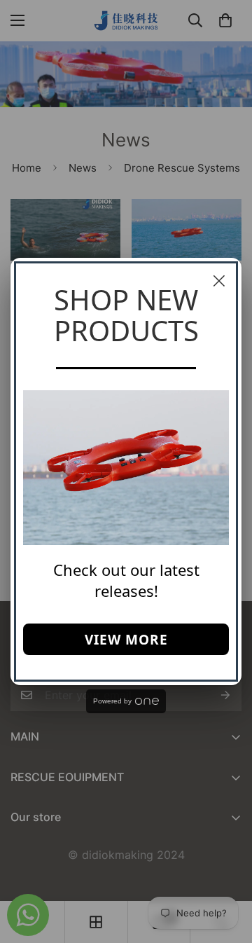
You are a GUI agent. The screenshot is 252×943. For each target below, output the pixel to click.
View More (126, 640)
